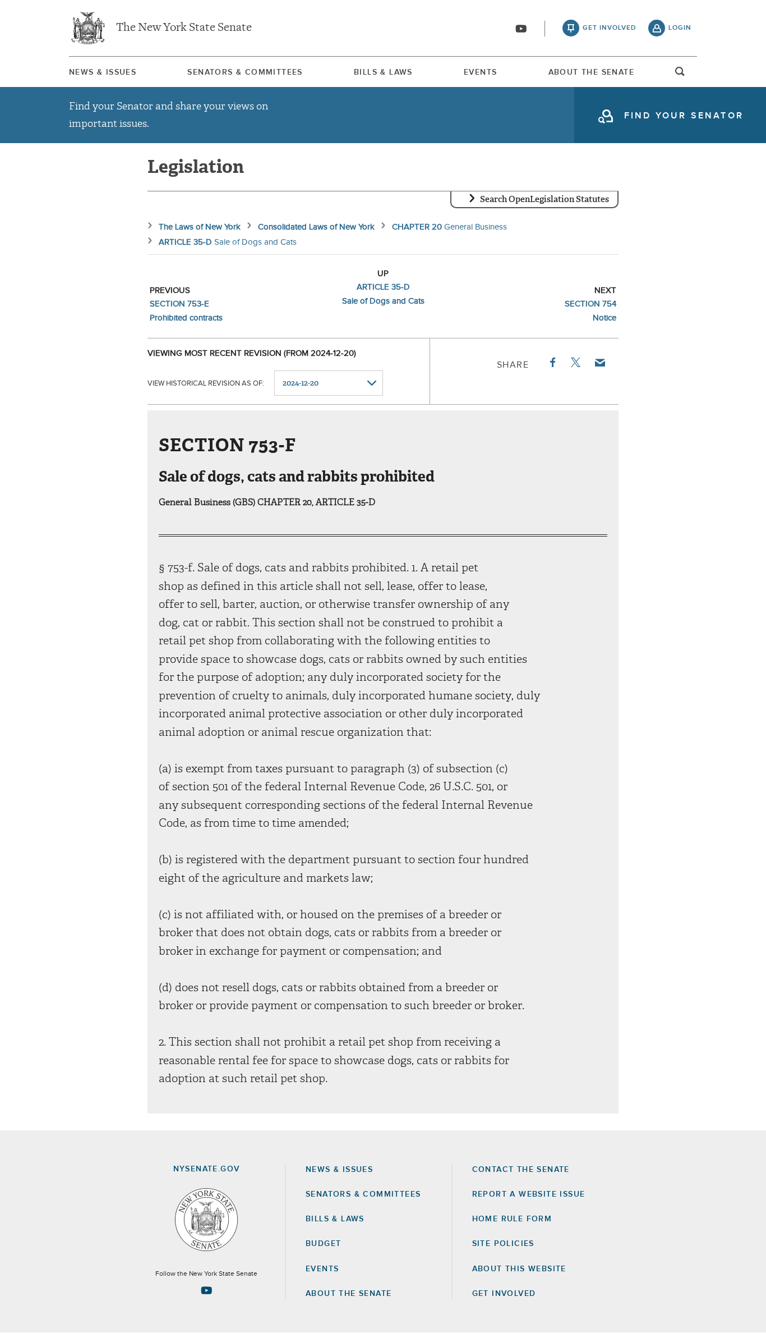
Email (599, 362)
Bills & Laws (383, 72)
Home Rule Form (512, 1219)
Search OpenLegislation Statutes (544, 199)
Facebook (552, 362)
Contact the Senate (521, 1170)
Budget (323, 1244)
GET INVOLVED (504, 1294)
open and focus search (680, 74)
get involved (609, 28)
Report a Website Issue (528, 1194)
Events (480, 72)
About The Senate (591, 72)
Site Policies (503, 1244)
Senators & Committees (244, 72)
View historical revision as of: (205, 383)
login (679, 28)
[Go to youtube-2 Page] (206, 1290)
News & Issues (102, 72)
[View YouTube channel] (521, 28)
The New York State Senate (184, 28)
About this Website (519, 1269)
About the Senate (348, 1294)
